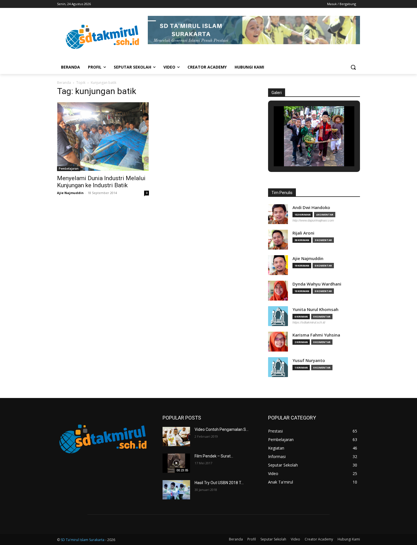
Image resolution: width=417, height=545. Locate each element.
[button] (353, 67)
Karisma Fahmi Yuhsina (316, 335)
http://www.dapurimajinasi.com (313, 220)
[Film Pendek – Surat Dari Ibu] (176, 463)
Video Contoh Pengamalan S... (221, 429)
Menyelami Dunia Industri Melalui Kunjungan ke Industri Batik (101, 182)
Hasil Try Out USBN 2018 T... (219, 482)
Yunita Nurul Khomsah (315, 309)
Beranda (64, 82)
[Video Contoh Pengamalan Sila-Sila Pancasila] (176, 436)
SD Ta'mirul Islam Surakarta (82, 539)
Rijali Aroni (303, 233)
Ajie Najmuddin (70, 193)
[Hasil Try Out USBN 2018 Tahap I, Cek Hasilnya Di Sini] (176, 489)
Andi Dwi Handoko (311, 207)
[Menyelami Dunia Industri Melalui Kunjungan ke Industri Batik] (103, 136)
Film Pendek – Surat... (214, 456)
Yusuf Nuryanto (308, 360)
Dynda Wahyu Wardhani (316, 284)
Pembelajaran (69, 169)
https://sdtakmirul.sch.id (308, 322)
